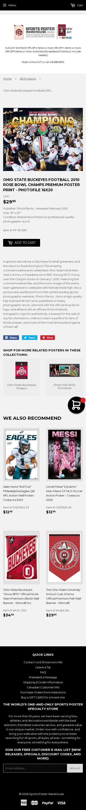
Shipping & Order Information (43, 682)
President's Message (43, 677)
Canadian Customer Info (43, 687)
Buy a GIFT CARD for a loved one (43, 697)
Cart (79, 5)
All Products (28, 78)
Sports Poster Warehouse (46, 794)
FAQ (43, 672)
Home (7, 78)
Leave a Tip (43, 667)
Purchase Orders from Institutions (43, 692)
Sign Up (75, 768)
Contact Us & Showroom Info (43, 662)
